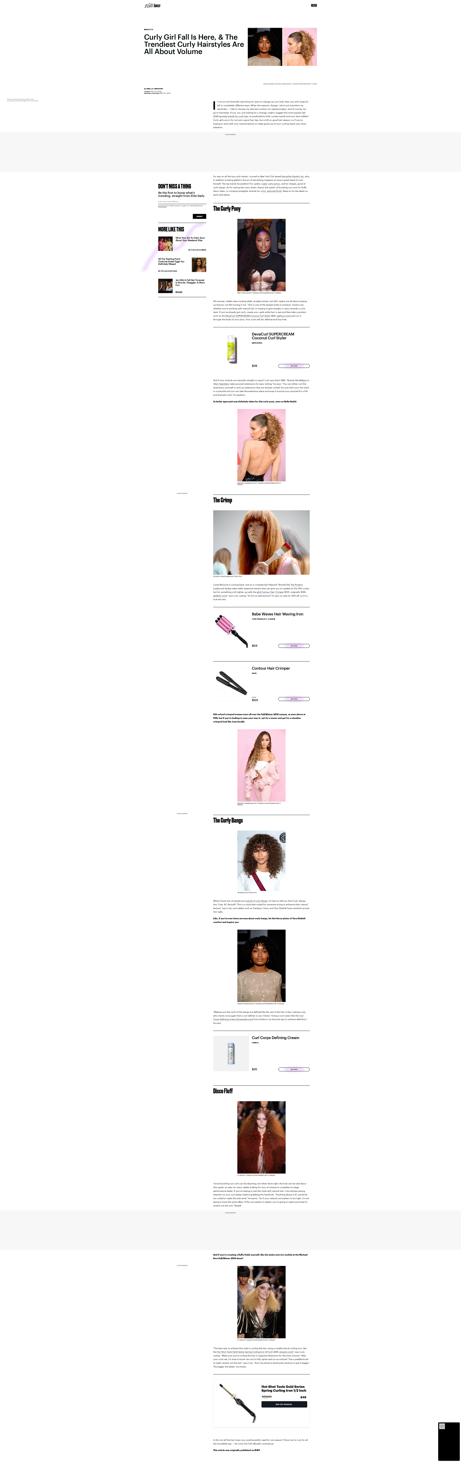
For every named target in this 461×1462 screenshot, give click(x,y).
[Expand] (441, 1424)
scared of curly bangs (256, 901)
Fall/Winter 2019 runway (274, 714)
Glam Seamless (221, 384)
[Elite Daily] (152, 5)
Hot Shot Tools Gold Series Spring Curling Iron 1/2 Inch (245, 1352)
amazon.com (285, 1352)
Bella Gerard (155, 89)
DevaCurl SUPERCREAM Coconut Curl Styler (247, 315)
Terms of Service (195, 205)
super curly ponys (271, 183)
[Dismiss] (457, 1424)
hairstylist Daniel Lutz (293, 176)
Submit (199, 216)
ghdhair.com (219, 595)
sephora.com (283, 315)
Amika (228, 588)
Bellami (303, 380)
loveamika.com (245, 1019)
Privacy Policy (162, 207)
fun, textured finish (272, 191)
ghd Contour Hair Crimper (270, 592)
